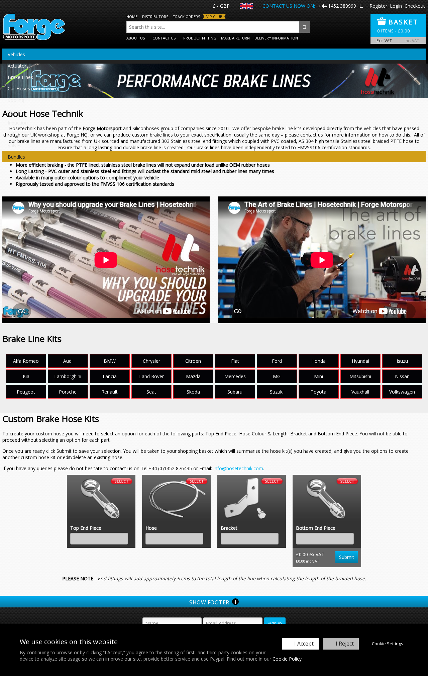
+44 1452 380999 (337, 6)
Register (378, 6)
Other (14, 134)
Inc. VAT (412, 40)
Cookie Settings (387, 644)
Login (396, 6)
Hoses (14, 111)
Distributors (155, 16)
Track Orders (186, 16)
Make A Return (235, 37)
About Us (135, 37)
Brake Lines (20, 77)
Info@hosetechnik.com (238, 468)
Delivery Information (276, 37)
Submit (346, 557)
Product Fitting (199, 37)
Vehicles (16, 54)
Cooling (16, 100)
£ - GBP (221, 6)
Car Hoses (19, 88)
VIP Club (214, 16)
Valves (14, 145)
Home (131, 16)
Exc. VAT (384, 40)
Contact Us (164, 37)
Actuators (18, 66)
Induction (18, 122)
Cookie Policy (287, 659)
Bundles (16, 157)
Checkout (415, 6)
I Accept (304, 643)
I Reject (345, 643)
